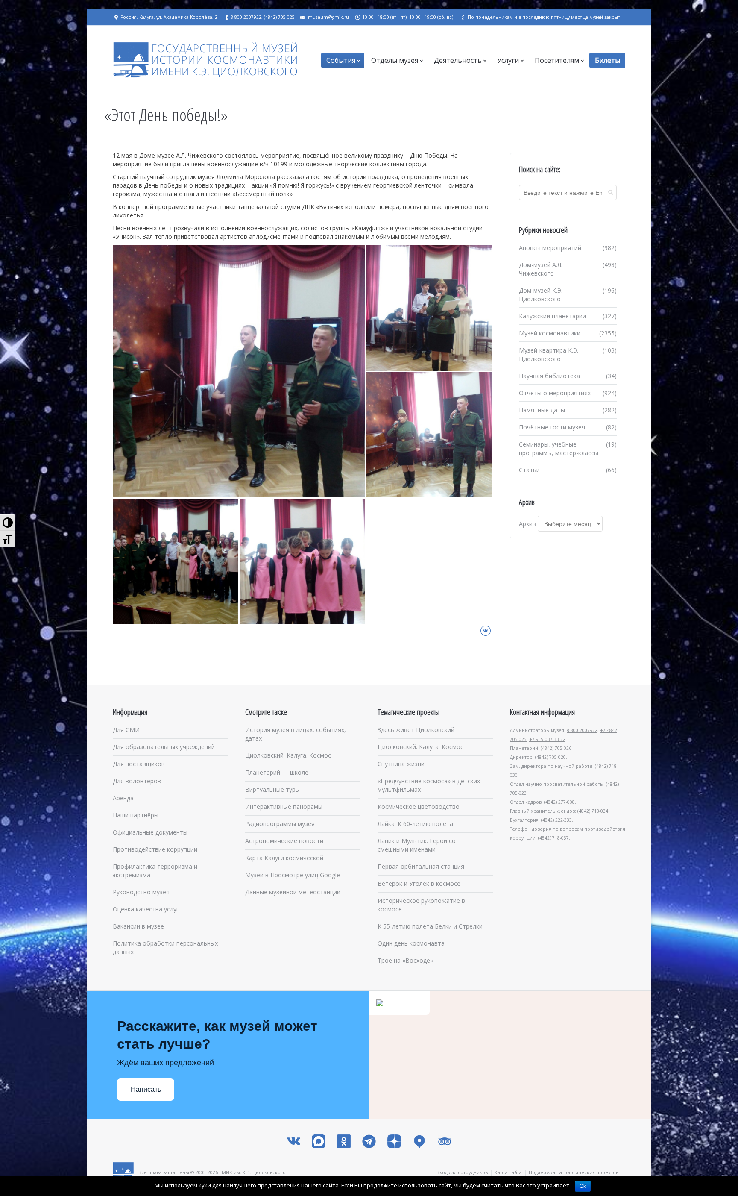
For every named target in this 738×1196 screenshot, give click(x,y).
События (340, 60)
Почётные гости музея (552, 427)
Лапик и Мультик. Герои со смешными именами (417, 845)
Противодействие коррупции (155, 849)
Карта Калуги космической (284, 858)
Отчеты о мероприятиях (555, 393)
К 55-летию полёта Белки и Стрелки (430, 926)
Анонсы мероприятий (550, 248)
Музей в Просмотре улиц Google (292, 875)
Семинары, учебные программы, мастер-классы (558, 448)
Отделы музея (394, 60)
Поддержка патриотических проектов (573, 1172)
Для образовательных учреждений (164, 747)
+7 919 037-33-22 (547, 739)
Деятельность (458, 60)
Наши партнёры (135, 815)
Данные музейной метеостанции (292, 892)
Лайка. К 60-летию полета (415, 824)
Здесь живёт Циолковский (416, 730)
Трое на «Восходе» (405, 960)
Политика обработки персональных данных (165, 947)
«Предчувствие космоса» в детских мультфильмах (429, 785)
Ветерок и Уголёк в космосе (419, 883)
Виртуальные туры (272, 789)
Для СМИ (126, 730)
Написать (146, 1089)
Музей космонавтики (549, 333)
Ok (583, 1186)
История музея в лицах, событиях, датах (295, 734)
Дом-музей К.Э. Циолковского (540, 294)
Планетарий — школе (276, 772)
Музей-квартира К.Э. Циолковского (548, 354)
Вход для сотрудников (462, 1172)
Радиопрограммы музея (280, 824)
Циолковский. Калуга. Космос (288, 755)
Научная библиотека (549, 376)
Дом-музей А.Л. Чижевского (540, 269)
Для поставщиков (139, 764)
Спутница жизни (401, 764)
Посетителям (557, 60)
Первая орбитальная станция (421, 866)
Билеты (607, 60)
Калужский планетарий (552, 316)
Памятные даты (542, 410)
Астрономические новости (284, 841)
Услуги (508, 60)
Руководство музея (141, 892)
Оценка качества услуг (146, 909)
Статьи (529, 470)
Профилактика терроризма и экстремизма (155, 870)
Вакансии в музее (138, 926)
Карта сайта (508, 1172)
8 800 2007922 (582, 730)
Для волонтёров (137, 781)
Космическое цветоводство (419, 806)
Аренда (123, 798)
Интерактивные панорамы (283, 806)
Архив (527, 524)
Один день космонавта (411, 943)
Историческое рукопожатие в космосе (421, 904)
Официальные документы (150, 832)
